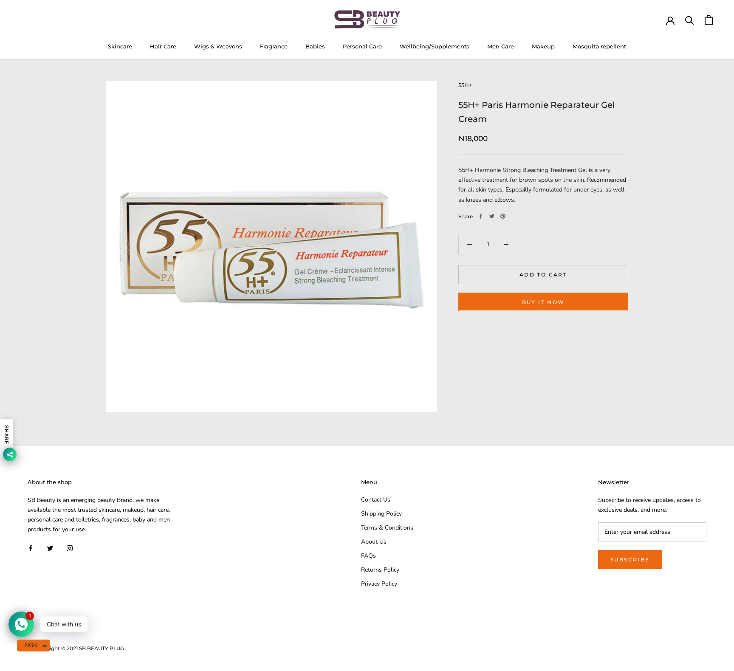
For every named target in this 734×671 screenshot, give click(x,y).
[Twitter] (491, 216)
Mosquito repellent (599, 46)
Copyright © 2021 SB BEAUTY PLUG (79, 648)
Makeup (543, 46)
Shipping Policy (381, 514)
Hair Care (163, 46)
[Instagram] (70, 548)
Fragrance (274, 46)
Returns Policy (380, 570)
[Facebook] (480, 216)
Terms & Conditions (387, 528)
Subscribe (630, 559)
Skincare (120, 46)
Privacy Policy (379, 584)
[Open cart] (709, 20)
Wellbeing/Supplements (434, 46)
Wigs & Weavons (218, 46)
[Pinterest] (502, 216)
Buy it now (543, 302)
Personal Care (362, 46)
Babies (315, 46)
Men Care (500, 46)
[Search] (689, 19)
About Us (374, 542)
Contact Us (375, 500)
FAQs (368, 556)
